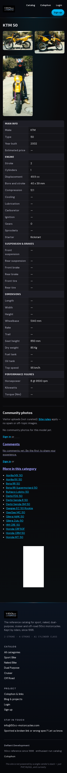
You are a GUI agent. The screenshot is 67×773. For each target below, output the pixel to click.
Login (59, 5)
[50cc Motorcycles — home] (9, 8)
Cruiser (8, 673)
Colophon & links (14, 694)
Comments (11, 444)
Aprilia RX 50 (14, 479)
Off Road (9, 678)
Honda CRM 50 (15, 533)
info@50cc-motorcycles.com (21, 725)
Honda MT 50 (14, 537)
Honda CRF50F (15, 529)
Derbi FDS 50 (14, 496)
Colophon (45, 5)
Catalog (30, 5)
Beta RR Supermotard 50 (21, 487)
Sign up (58, 12)
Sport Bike (10, 657)
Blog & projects (13, 699)
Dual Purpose (11, 668)
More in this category (19, 469)
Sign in (7, 437)
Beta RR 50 (13, 483)
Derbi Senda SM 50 (18, 504)
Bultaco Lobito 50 (17, 492)
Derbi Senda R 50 (17, 500)
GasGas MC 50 (15, 512)
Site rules (45, 419)
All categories (12, 652)
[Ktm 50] (17, 42)
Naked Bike (10, 662)
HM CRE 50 (13, 525)
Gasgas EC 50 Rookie (19, 508)
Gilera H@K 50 (15, 516)
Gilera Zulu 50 (14, 520)
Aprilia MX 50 (14, 475)
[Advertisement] (33, 566)
